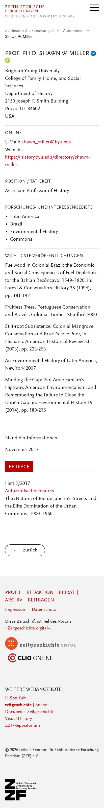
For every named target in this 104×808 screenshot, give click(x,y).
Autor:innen (73, 31)
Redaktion (40, 592)
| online (26, 705)
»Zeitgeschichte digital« (27, 628)
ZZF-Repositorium (22, 725)
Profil (13, 592)
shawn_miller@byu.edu (46, 142)
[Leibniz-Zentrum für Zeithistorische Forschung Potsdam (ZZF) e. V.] (21, 799)
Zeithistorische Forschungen (29, 31)
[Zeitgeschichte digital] (44, 648)
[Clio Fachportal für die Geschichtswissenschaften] (30, 663)
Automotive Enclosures (29, 491)
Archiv (13, 600)
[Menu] (94, 7)
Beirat (67, 592)
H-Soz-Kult (15, 698)
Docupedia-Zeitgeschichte (29, 712)
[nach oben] (93, 797)
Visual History (18, 719)
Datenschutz (44, 610)
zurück (30, 550)
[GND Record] (93, 53)
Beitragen (41, 600)
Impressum (16, 610)
